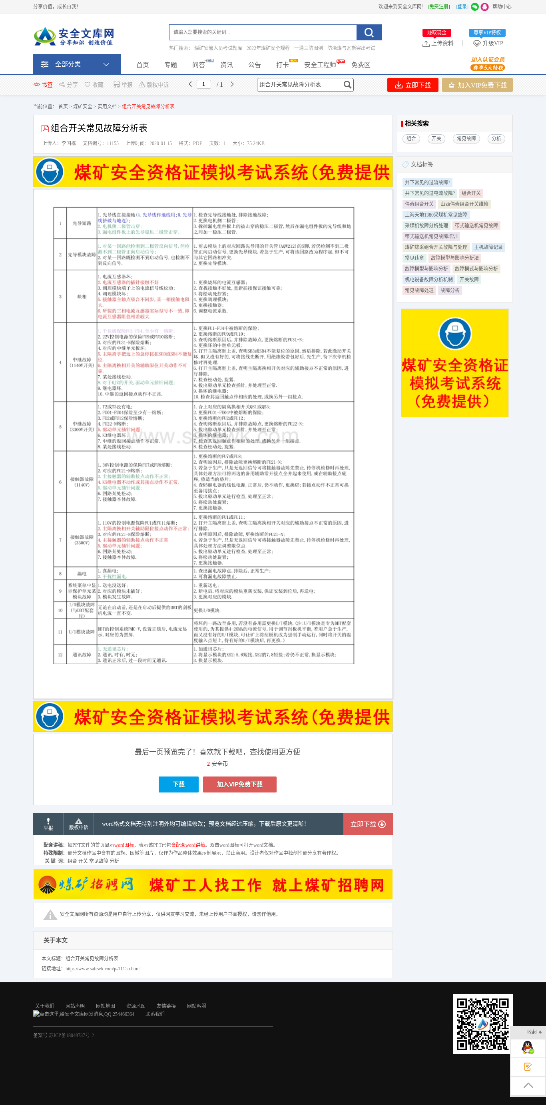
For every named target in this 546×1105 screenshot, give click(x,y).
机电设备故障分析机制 (429, 280)
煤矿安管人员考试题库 (218, 48)
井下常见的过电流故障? (430, 193)
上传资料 (440, 43)
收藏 (98, 85)
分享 (72, 85)
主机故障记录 (488, 247)
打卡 (282, 65)
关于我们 (44, 1006)
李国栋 (69, 143)
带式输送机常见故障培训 (431, 236)
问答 (198, 65)
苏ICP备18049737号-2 (71, 1035)
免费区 (361, 65)
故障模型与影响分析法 (455, 258)
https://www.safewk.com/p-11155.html (102, 969)
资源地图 (135, 1006)
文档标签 (422, 164)
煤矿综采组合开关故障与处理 (436, 247)
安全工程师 (320, 65)
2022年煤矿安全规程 (268, 48)
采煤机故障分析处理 (426, 226)
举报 (127, 85)
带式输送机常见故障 (476, 226)
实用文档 (107, 107)
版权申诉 (158, 85)
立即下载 (417, 85)
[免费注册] (439, 7)
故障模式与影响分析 (476, 269)
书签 (47, 85)
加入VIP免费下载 (481, 85)
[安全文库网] (75, 38)
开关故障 (469, 280)
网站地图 (105, 1006)
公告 (254, 65)
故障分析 (450, 290)
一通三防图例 (308, 48)
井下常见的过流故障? (427, 182)
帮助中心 (502, 7)
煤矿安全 (82, 107)
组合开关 (471, 193)
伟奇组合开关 (419, 204)
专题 (170, 65)
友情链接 (166, 1006)
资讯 (226, 65)
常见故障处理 (419, 290)
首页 (142, 65)
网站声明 (75, 1006)
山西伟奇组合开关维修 (464, 204)
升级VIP (488, 43)
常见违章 (414, 258)
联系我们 (155, 1014)
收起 (532, 1032)
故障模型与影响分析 (426, 269)
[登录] (462, 7)
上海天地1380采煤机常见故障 (436, 215)
